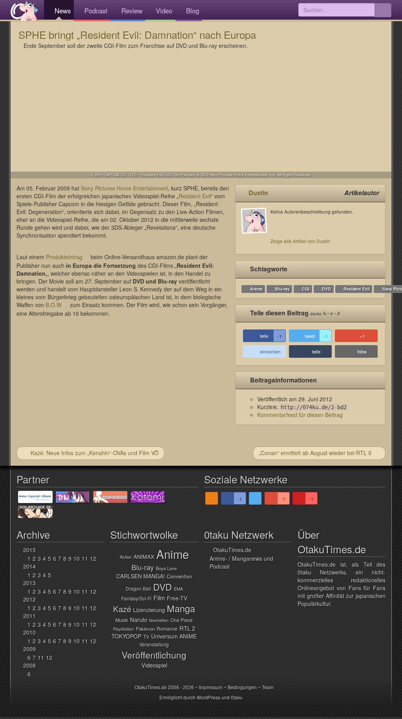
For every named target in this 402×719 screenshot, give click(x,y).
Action (126, 557)
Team (268, 687)
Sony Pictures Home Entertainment (124, 188)
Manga (181, 608)
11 (85, 558)
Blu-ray (282, 289)
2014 (29, 566)
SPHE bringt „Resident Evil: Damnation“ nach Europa (137, 34)
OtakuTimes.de (24, 10)
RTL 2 (187, 628)
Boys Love (166, 568)
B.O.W (54, 305)
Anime (256, 289)
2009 (29, 649)
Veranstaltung (154, 644)
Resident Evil (195, 196)
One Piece (181, 620)
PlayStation (123, 629)
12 (93, 558)
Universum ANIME (174, 636)
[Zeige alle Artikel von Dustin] (255, 228)
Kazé (122, 609)
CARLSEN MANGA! (140, 576)
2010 (29, 632)
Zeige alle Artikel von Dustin (300, 241)
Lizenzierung (149, 610)
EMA (178, 588)
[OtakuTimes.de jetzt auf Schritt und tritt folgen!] (255, 498)
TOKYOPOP (126, 636)
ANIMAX (143, 556)
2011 (29, 616)
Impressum (211, 687)
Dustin (258, 192)
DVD (326, 289)
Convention (179, 576)
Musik (121, 620)
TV (146, 636)
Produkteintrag (64, 257)
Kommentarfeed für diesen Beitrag (300, 415)
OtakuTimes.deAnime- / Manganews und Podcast (241, 558)
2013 (29, 583)
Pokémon (145, 629)
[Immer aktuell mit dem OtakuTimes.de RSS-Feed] (211, 498)
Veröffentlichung (154, 654)
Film (159, 597)
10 (76, 558)
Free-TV (177, 598)
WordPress (208, 697)
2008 (29, 665)
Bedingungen (242, 687)
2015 (29, 550)
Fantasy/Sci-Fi (136, 598)
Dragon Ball (138, 588)
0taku (237, 697)
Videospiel (154, 665)
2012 (29, 599)
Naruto (138, 619)
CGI (305, 289)
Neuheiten (158, 620)
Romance (167, 628)
